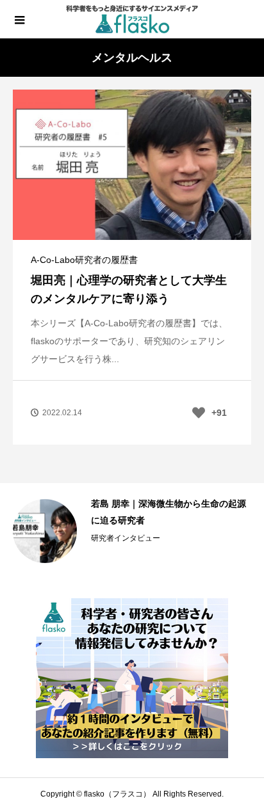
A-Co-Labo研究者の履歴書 (84, 259)
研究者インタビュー (125, 538)
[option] (132, 531)
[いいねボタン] (198, 412)
